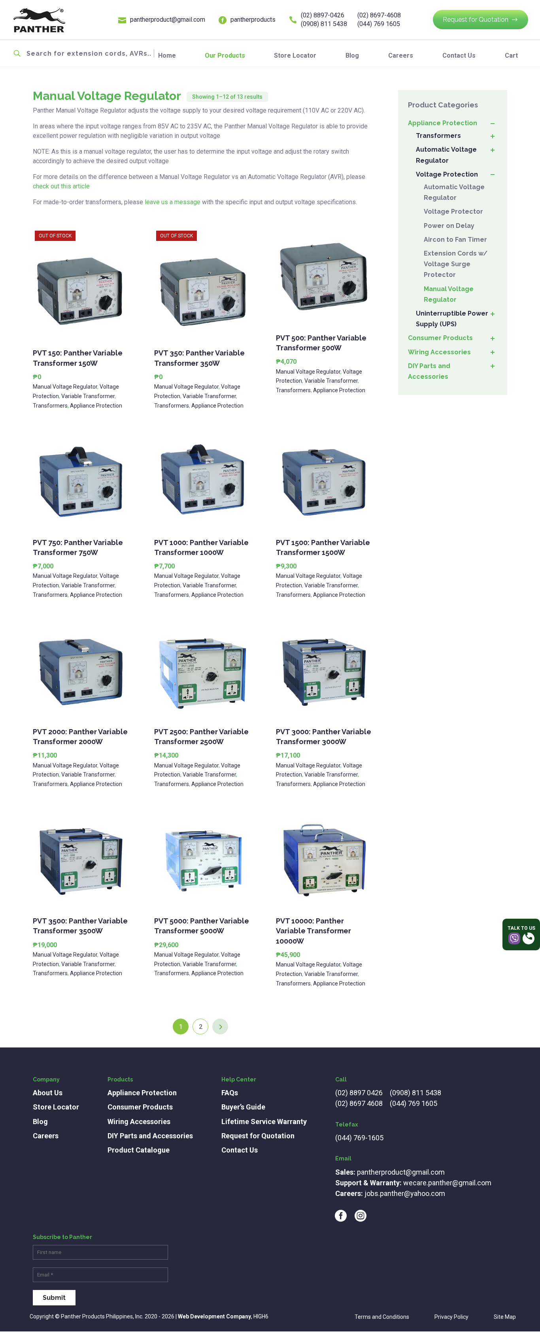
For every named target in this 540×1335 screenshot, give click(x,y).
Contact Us (459, 55)
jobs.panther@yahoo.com (404, 1193)
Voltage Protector (453, 211)
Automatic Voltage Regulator (446, 155)
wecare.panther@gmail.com (447, 1183)
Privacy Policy (451, 1317)
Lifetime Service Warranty (264, 1121)
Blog (352, 55)
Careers (400, 55)
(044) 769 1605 (378, 24)
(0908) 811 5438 (324, 24)
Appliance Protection (96, 405)
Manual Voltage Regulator (65, 387)
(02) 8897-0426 (322, 15)
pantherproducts (253, 19)
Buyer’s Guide (243, 1107)
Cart (511, 55)
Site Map (505, 1317)
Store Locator (295, 55)
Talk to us (521, 928)
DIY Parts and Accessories (429, 371)
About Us (47, 1093)
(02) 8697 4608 (359, 1103)
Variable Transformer (88, 396)
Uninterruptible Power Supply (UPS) (452, 319)
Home (167, 55)
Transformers (50, 405)
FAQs (229, 1093)
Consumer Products (440, 338)
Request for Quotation (475, 19)
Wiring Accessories (439, 352)
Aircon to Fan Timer (455, 239)
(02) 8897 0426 (359, 1093)
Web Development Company (214, 1316)
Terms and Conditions (382, 1317)
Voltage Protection (447, 174)
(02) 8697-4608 (379, 15)
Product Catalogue (139, 1150)
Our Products (225, 55)
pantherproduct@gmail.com (167, 19)
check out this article (61, 186)
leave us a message (172, 202)
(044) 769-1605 (359, 1138)
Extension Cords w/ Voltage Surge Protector (455, 264)
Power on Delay (449, 225)
